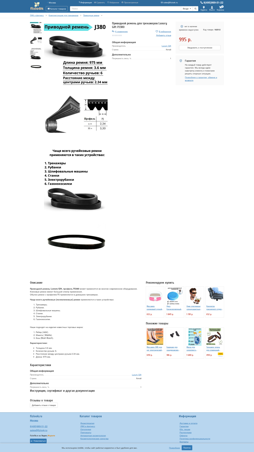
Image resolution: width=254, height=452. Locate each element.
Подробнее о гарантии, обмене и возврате (201, 79)
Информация (86, 2)
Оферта (183, 435)
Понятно (187, 447)
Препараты (85, 432)
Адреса (203, 9)
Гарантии (184, 426)
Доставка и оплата (188, 423)
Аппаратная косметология (93, 435)
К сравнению (121, 31)
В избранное (165, 31)
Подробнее (174, 447)
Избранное (114, 2)
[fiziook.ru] (37, 6)
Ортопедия (85, 429)
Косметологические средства (94, 438)
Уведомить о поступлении (199, 47)
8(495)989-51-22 (213, 2)
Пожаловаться (40, 441)
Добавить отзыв (163, 35)
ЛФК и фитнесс (87, 426)
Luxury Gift (166, 45)
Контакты (184, 441)
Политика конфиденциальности (195, 438)
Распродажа (186, 432)
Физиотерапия (87, 423)
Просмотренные (130, 2)
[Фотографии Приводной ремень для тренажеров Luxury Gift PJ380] (76, 53)
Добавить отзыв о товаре (44, 405)
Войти (212, 9)
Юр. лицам (185, 429)
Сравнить (100, 2)
